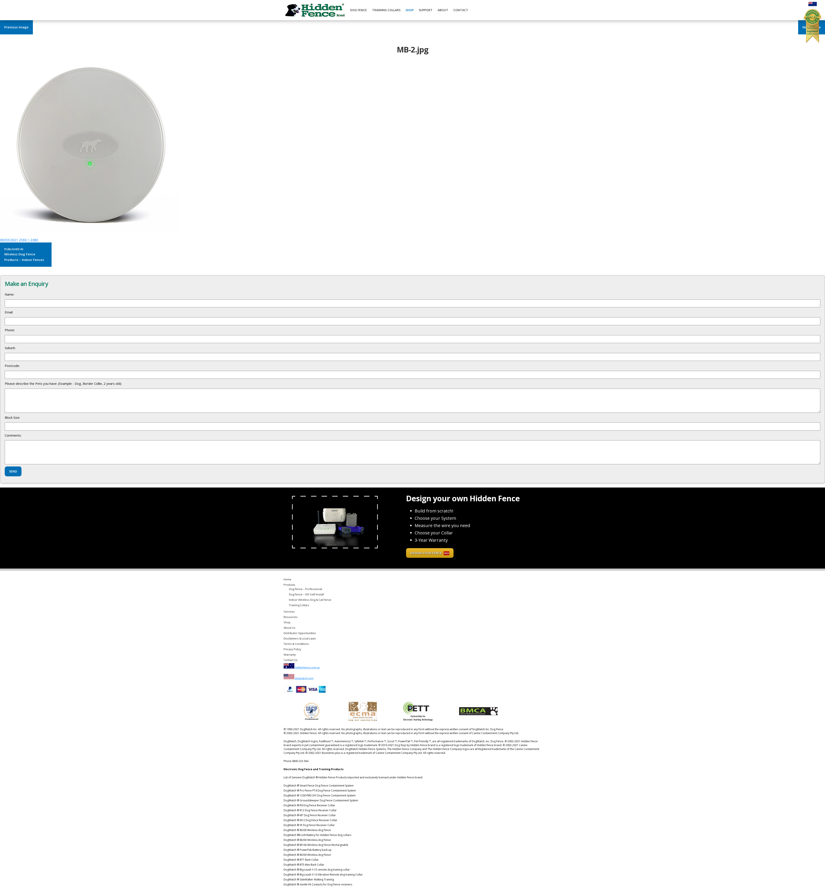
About (443, 10)
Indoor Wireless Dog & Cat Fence (310, 600)
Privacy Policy (292, 649)
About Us (289, 628)
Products (289, 585)
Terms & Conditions (296, 644)
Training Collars (386, 10)
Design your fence (429, 553)
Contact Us (291, 660)
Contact (460, 10)
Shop (410, 10)
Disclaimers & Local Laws (300, 638)
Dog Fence (358, 10)
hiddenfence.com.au (307, 667)
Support (425, 10)
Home (287, 579)
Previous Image (16, 27)
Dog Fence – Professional (305, 589)
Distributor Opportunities (300, 633)
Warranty (290, 654)
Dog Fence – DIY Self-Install (306, 594)
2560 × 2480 (28, 240)
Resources (291, 617)
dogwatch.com (303, 678)
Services (289, 611)
